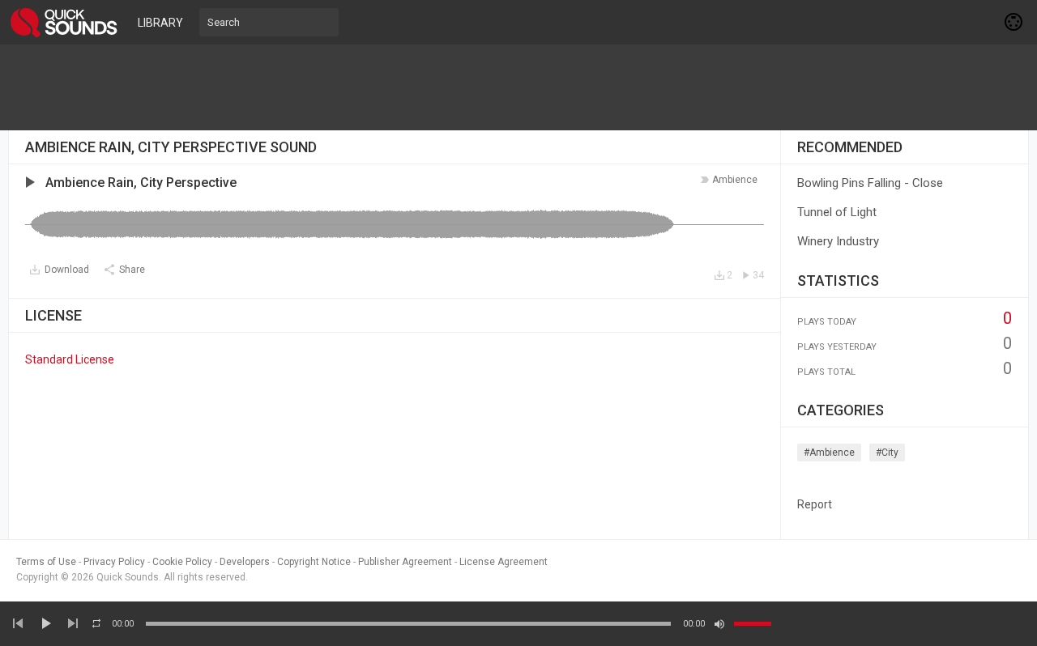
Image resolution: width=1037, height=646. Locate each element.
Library (160, 22)
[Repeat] (96, 623)
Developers (245, 561)
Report (814, 504)
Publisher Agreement (405, 561)
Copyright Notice (314, 561)
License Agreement (503, 561)
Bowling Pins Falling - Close (870, 183)
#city (887, 452)
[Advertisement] (518, 87)
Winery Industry (838, 241)
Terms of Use (46, 561)
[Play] (45, 623)
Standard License (69, 359)
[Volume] (752, 624)
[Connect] (1014, 22)
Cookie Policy (182, 561)
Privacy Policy (114, 561)
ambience (734, 179)
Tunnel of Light (837, 212)
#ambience (829, 452)
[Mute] (719, 624)
